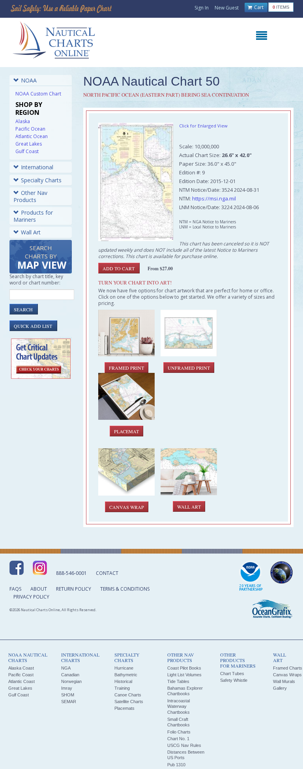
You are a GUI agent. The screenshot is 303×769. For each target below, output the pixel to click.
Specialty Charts (41, 180)
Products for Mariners (33, 216)
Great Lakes (28, 143)
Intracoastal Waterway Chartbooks (178, 706)
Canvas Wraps (287, 674)
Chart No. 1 (178, 738)
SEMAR (68, 701)
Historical (123, 681)
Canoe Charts (127, 694)
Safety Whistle (233, 680)
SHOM (67, 694)
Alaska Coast (21, 668)
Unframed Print (189, 368)
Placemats (124, 708)
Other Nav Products (30, 196)
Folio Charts (179, 732)
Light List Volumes (184, 674)
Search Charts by (41, 258)
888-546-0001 (71, 573)
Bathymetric (125, 674)
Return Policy (73, 589)
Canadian (70, 674)
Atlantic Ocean (31, 136)
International (37, 167)
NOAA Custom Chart (38, 93)
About (38, 589)
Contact (107, 573)
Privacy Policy (31, 596)
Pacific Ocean (30, 128)
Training (122, 688)
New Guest (227, 7)
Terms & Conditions (125, 589)
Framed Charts (287, 668)
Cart (258, 7)
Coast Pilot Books (184, 668)
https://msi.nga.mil (214, 198)
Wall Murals (284, 681)
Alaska (22, 121)
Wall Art (31, 232)
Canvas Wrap (126, 507)
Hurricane (123, 668)
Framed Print (126, 368)
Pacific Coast (21, 674)
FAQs (15, 589)
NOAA (29, 80)
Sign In (202, 7)
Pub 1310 (176, 764)
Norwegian (71, 681)
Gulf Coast (27, 151)
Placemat (126, 431)
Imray (66, 688)
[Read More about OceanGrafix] (272, 610)
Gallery (280, 688)
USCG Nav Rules (184, 745)
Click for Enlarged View (203, 126)
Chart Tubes (232, 673)
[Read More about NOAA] (251, 576)
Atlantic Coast (21, 681)
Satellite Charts (128, 701)
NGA (66, 668)
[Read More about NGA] (282, 572)
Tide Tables (178, 681)
